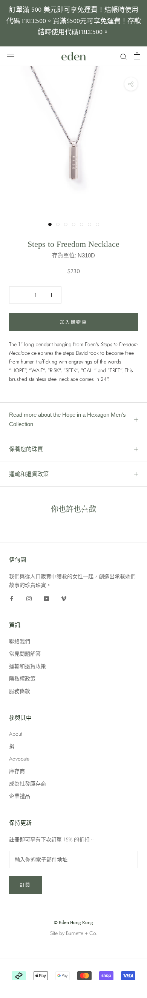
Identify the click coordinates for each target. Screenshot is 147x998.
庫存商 (17, 771)
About (15, 734)
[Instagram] (29, 598)
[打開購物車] (137, 56)
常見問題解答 (25, 654)
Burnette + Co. (81, 933)
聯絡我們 (19, 641)
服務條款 (19, 691)
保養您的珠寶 (26, 449)
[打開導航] (10, 56)
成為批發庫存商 (27, 783)
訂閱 (25, 885)
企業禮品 (19, 796)
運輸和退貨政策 (29, 474)
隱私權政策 (22, 678)
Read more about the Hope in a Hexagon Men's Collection (67, 419)
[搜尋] (123, 56)
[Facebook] (11, 598)
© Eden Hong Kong (73, 923)
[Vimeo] (63, 598)
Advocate (19, 758)
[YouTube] (46, 598)
